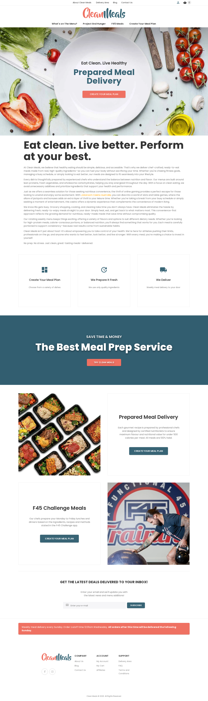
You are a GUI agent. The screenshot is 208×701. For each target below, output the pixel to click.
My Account (102, 661)
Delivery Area (102, 2)
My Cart (100, 665)
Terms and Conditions (124, 672)
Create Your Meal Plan (142, 23)
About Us (79, 661)
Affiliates (101, 670)
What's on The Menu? (64, 23)
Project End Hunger (94, 23)
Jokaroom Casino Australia (96, 195)
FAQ (121, 665)
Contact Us (126, 2)
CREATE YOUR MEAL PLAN (104, 94)
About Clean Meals (82, 2)
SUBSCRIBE (136, 605)
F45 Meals (117, 23)
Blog (115, 2)
